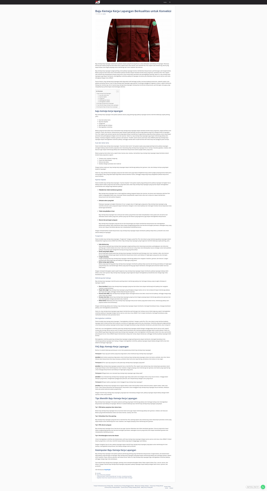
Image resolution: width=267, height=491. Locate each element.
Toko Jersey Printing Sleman (156, 485)
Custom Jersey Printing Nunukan (112, 487)
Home (165, 2)
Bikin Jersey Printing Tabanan (142, 485)
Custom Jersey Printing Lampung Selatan (130, 487)
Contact (171, 488)
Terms (166, 488)
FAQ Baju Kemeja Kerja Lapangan (105, 103)
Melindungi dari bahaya (104, 100)
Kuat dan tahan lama (104, 95)
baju (98, 474)
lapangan (108, 474)
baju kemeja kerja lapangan (104, 93)
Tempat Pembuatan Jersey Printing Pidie (103, 485)
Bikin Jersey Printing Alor (147, 487)
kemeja (101, 474)
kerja (104, 474)
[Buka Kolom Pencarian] (170, 2)
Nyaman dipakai (103, 96)
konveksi (99, 473)
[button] (263, 487)
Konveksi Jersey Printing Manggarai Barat (124, 485)
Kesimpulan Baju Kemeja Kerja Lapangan (107, 107)
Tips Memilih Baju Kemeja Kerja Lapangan (107, 105)
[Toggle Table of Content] (116, 91)
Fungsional (101, 98)
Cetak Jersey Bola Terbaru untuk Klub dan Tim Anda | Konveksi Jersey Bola (114, 476)
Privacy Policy (167, 486)
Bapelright (107, 469)
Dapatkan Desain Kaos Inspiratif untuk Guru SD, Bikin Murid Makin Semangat (114, 477)
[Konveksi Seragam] (97, 2)
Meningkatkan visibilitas (104, 101)
